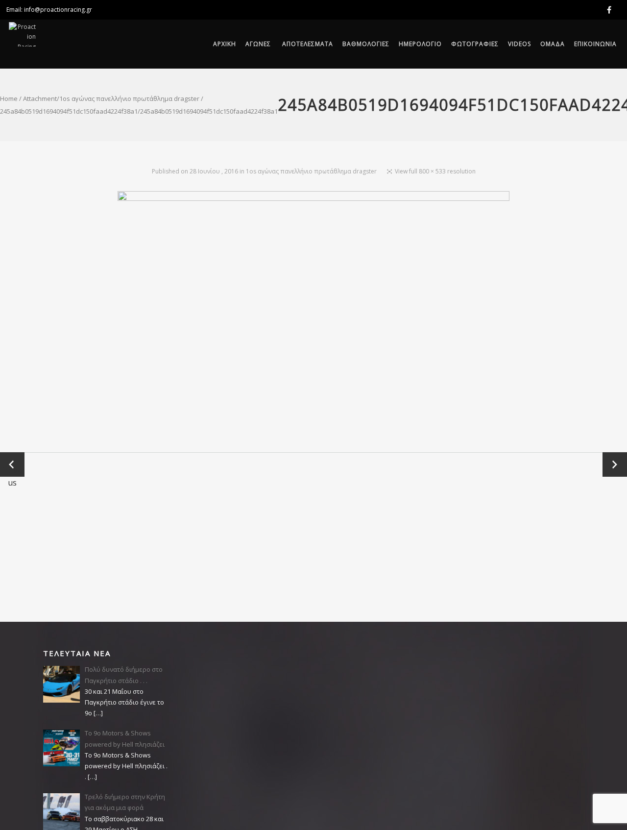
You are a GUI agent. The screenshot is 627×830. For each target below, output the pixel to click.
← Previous (12, 465)
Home (9, 98)
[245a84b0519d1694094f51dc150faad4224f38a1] (313, 321)
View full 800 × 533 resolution (435, 171)
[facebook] (610, 10)
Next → (615, 464)
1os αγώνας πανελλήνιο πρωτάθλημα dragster (129, 98)
